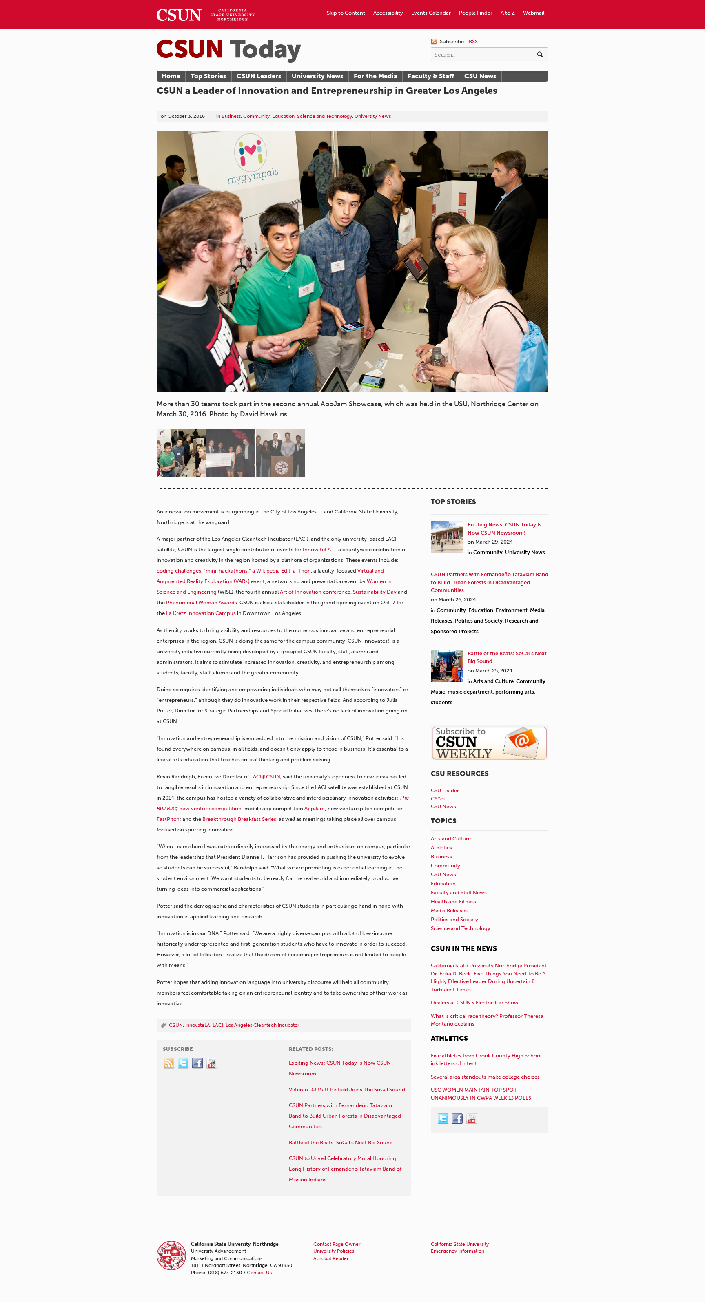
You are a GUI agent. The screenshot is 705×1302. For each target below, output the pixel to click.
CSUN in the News (464, 948)
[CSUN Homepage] (206, 3)
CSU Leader (445, 790)
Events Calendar (431, 13)
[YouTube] (212, 1063)
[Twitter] (183, 1063)
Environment (512, 610)
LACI (218, 1025)
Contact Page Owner (337, 1244)
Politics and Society (479, 621)
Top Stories (208, 76)
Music (438, 692)
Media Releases (449, 910)
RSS (473, 41)
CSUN (176, 1025)
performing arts (514, 692)
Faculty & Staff (431, 76)
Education (283, 116)
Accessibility (388, 13)
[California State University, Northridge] (229, 51)
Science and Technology (324, 116)
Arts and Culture (493, 681)
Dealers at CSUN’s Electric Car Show (475, 1002)
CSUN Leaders (259, 76)
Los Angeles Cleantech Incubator (262, 1025)
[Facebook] (197, 1063)
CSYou (439, 799)
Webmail (533, 13)
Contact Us (259, 1272)
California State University (460, 1244)
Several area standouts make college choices (485, 1077)
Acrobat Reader (331, 1258)
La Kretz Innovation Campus (201, 613)
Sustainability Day (375, 592)
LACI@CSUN (265, 777)
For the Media (375, 76)
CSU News (480, 76)
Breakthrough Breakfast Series (239, 819)
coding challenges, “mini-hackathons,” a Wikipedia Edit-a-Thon (234, 571)
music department (470, 692)
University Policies (333, 1251)
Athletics (441, 847)
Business (231, 116)
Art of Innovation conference (315, 592)
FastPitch (168, 819)
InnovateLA (317, 549)
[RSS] (169, 1063)
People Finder (475, 13)
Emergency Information (457, 1251)
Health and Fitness (453, 901)
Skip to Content (346, 13)
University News (318, 76)
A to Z (508, 13)
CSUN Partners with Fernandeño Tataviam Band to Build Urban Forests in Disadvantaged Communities (489, 582)
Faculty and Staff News (459, 892)
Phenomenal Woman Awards (201, 602)
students (441, 702)
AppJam (314, 808)
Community (256, 116)
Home (171, 76)
